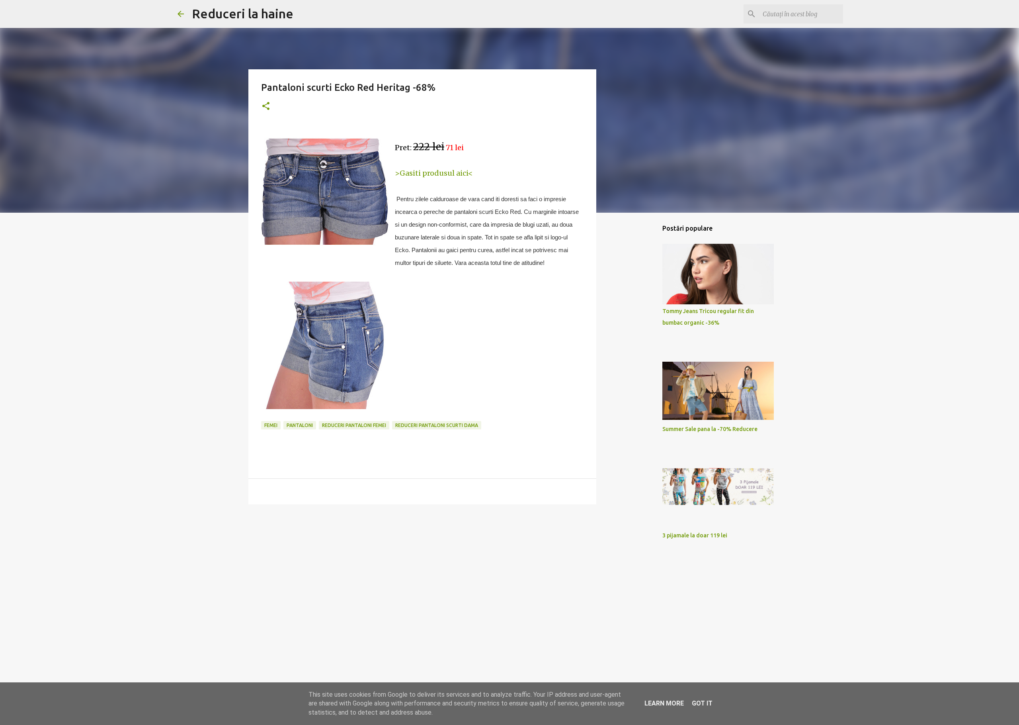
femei (270, 425)
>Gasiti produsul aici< (434, 173)
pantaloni (300, 425)
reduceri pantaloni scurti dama (436, 425)
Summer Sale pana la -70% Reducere (709, 429)
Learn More (664, 703)
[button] (266, 106)
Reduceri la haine (242, 13)
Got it (702, 703)
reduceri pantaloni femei (354, 425)
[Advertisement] (422, 572)
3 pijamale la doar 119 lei (694, 535)
